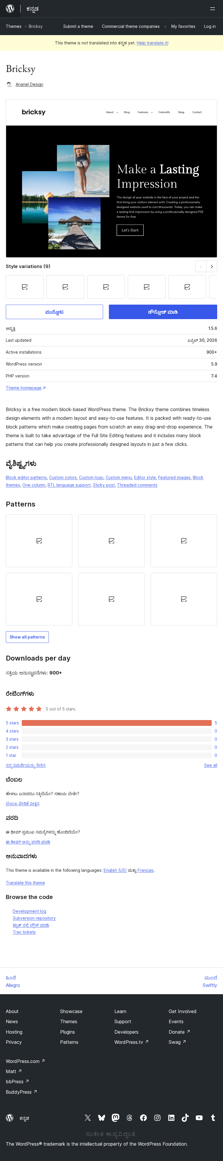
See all (210, 765)
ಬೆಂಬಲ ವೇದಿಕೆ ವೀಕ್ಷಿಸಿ (22, 803)
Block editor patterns (26, 477)
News (12, 1021)
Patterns (69, 1042)
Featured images (174, 477)
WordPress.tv (131, 1042)
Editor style (145, 477)
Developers (126, 1032)
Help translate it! (152, 42)
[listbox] (111, 570)
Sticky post (104, 484)
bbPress (17, 1081)
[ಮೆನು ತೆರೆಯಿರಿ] (213, 8)
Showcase (71, 1011)
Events (176, 1021)
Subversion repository (34, 918)
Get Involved (183, 1011)
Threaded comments (137, 484)
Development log (29, 911)
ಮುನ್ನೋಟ (54, 312)
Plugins (67, 1032)
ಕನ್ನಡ (24, 1118)
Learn (120, 1011)
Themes (13, 26)
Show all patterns (27, 636)
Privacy (14, 1042)
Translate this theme (25, 882)
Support (122, 1021)
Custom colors (63, 477)
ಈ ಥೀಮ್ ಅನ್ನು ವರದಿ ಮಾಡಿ (28, 841)
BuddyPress (21, 1092)
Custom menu (119, 477)
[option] (39, 540)
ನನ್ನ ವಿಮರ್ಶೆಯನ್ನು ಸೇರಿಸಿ (26, 765)
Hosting (14, 1032)
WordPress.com (25, 1061)
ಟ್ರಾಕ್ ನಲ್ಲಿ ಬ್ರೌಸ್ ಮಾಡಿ (31, 925)
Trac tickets (24, 931)
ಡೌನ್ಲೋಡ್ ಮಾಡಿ (163, 312)
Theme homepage (24, 387)
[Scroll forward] (211, 266)
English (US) (115, 870)
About (12, 1011)
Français (146, 870)
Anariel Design (29, 84)
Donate (179, 1032)
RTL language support (69, 484)
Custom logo (91, 477)
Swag (177, 1042)
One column (33, 484)
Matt (14, 1071)
